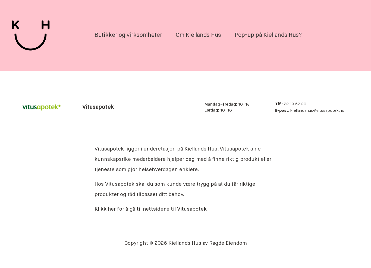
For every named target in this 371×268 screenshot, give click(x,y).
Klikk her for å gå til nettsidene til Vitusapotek (151, 209)
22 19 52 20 (290, 104)
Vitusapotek (98, 107)
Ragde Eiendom (228, 243)
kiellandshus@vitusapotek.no (309, 111)
